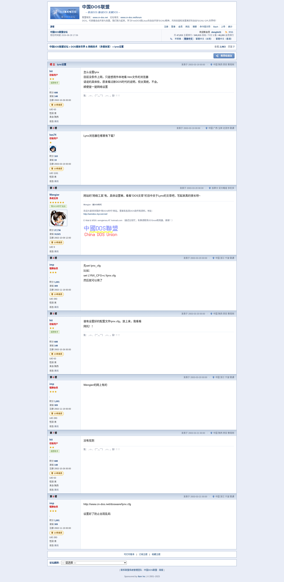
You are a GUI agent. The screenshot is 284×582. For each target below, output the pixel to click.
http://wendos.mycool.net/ (95, 214)
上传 (223, 27)
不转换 (178, 39)
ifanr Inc (141, 576)
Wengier (54, 194)
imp (51, 264)
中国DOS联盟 (150, 570)
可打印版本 (129, 554)
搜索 (195, 27)
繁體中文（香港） (224, 39)
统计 (230, 27)
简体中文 (188, 39)
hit (51, 71)
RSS (230, 32)
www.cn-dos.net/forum (131, 17)
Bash (215, 27)
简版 (161, 570)
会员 (180, 27)
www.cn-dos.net (100, 17)
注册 (166, 27)
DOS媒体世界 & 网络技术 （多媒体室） (91, 46)
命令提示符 (205, 27)
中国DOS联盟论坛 (59, 32)
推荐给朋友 (226, 56)
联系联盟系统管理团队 (131, 570)
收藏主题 (156, 554)
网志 (187, 27)
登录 (173, 27)
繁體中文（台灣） (204, 39)
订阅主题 (143, 554)
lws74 (52, 134)
